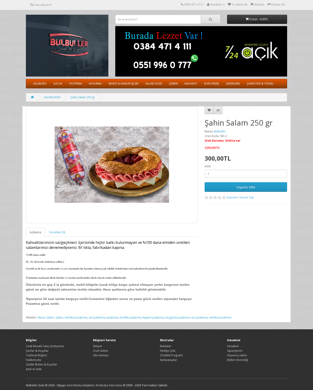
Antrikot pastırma (76, 317)
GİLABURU (40, 83)
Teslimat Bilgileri (36, 355)
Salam (59, 317)
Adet (208, 166)
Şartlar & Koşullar (37, 351)
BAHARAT (191, 83)
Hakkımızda (33, 360)
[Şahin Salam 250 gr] (112, 164)
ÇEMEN (173, 83)
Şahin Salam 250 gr (82, 97)
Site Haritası (100, 355)
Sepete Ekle (245, 187)
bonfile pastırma (130, 317)
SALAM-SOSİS (153, 83)
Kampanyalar (168, 360)
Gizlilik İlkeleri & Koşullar (41, 364)
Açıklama (35, 232)
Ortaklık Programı (171, 355)
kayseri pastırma (153, 317)
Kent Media (74, 385)
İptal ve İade (34, 369)
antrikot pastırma (220, 317)
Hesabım (233, 346)
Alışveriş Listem (237, 355)
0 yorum (231, 197)
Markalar (165, 346)
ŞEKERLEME (233, 83)
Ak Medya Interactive (109, 385)
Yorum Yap (246, 197)
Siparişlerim (234, 351)
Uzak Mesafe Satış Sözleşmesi (45, 346)
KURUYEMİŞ (211, 83)
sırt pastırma (97, 317)
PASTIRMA (75, 83)
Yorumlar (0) (57, 232)
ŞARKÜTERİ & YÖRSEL (260, 83)
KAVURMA (95, 83)
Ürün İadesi (100, 351)
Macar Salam (46, 317)
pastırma (112, 317)
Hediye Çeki (167, 351)
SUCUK (57, 83)
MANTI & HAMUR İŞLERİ (123, 83)
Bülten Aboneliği (237, 360)
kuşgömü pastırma (177, 317)
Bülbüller (220, 131)
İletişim (97, 346)
